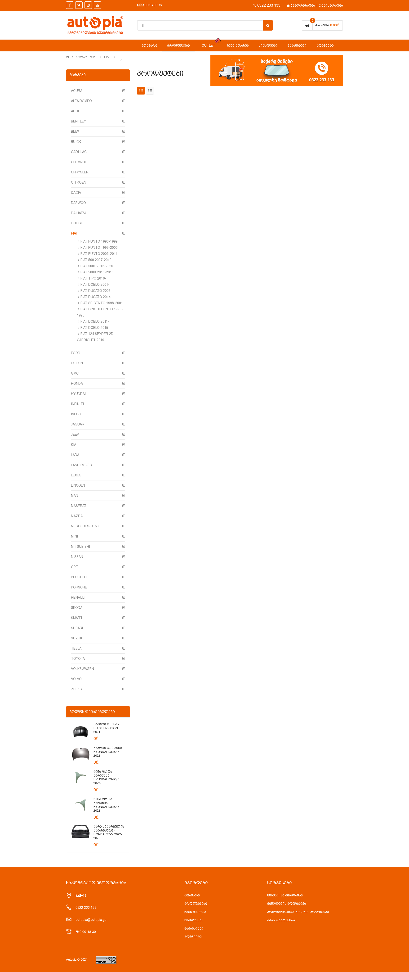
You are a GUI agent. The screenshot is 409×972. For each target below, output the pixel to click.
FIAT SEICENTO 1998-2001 (101, 303)
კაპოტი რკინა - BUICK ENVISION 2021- (106, 728)
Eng (150, 5)
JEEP (75, 434)
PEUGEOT (79, 577)
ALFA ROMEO (81, 101)
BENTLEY (78, 121)
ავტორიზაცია (303, 5)
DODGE (77, 223)
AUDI (75, 111)
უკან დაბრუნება (281, 920)
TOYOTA (78, 658)
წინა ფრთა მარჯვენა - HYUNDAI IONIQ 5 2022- (106, 777)
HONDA (77, 383)
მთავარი (192, 895)
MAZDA (77, 516)
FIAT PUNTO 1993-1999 (99, 241)
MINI (74, 536)
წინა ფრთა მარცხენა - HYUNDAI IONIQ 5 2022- (106, 804)
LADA (75, 455)
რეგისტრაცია (331, 5)
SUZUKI (77, 638)
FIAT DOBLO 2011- (94, 321)
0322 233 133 (268, 5)
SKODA (76, 608)
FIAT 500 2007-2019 (95, 260)
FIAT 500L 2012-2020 (96, 266)
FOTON (77, 363)
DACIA (76, 192)
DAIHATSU (79, 213)
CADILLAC (79, 152)
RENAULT (78, 597)
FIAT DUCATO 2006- (96, 291)
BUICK (76, 142)
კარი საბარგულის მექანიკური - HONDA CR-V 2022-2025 (108, 832)
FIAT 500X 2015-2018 (97, 272)
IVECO (76, 414)
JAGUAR (77, 424)
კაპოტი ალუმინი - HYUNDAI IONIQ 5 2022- (108, 751)
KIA (73, 445)
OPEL (75, 567)
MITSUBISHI (80, 546)
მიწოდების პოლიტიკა (286, 903)
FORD (75, 353)
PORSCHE (79, 587)
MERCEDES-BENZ (85, 526)
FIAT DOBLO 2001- (95, 284)
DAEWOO (78, 203)
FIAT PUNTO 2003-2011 (98, 254)
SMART (77, 618)
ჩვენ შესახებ (195, 912)
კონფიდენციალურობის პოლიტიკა (298, 912)
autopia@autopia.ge (91, 920)
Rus (159, 5)
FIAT (107, 57)
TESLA (76, 648)
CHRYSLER (80, 172)
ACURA (76, 91)
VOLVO (76, 679)
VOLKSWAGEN (82, 669)
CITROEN (78, 182)
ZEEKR (76, 689)
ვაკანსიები (193, 928)
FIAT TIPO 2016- (93, 278)
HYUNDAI (78, 394)
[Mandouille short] (80, 731)
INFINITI (77, 404)
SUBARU (77, 628)
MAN (74, 495)
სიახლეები (193, 920)
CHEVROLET (81, 162)
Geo (140, 5)
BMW (75, 131)
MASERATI (79, 506)
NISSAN (77, 557)
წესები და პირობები (285, 895)
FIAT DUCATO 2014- (96, 297)
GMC (75, 373)
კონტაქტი (193, 937)
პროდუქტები (87, 57)
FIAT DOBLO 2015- (95, 328)
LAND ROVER (81, 465)
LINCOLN (78, 485)
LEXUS (76, 475)
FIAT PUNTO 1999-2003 (99, 247)
